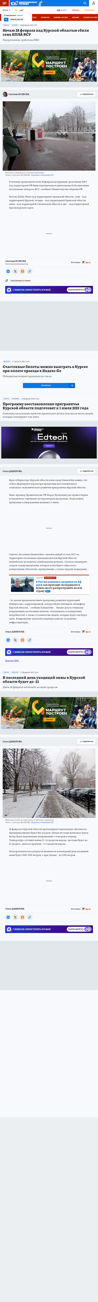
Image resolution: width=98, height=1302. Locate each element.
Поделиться (87, 94)
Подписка (89, 10)
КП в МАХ (75, 17)
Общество (7, 361)
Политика (15, 25)
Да (6, 19)
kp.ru (88, 262)
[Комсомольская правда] (24, 3)
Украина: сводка (61, 17)
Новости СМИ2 (12, 660)
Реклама (75, 10)
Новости (6, 25)
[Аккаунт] (93, 3)
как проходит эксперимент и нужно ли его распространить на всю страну (59, 586)
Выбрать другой (17, 19)
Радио (64, 10)
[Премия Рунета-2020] (39, 3)
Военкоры (45, 17)
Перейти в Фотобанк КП (42, 175)
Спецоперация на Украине (20, 281)
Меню (4, 3)
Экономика (15, 398)
